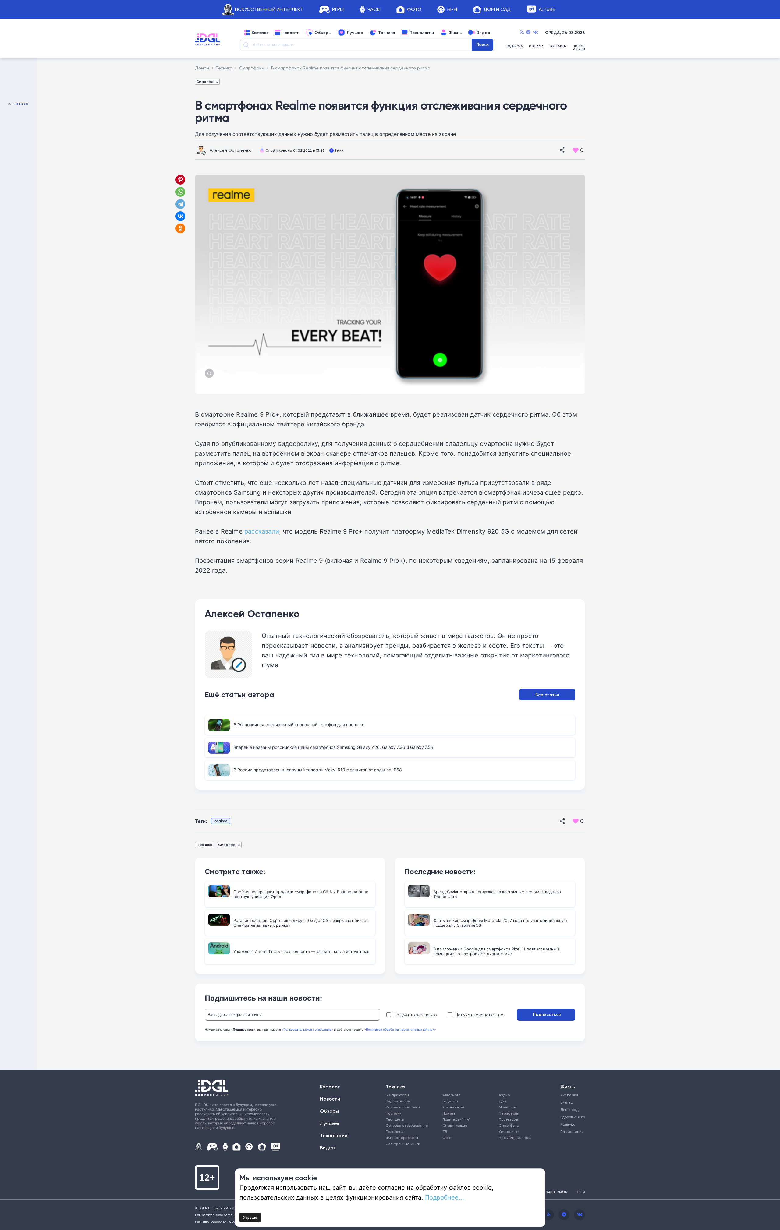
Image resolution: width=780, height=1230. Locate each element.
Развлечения (570, 1131)
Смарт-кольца (454, 1125)
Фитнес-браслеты (402, 1137)
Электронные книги (403, 1143)
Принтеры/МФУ (456, 1119)
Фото (414, 9)
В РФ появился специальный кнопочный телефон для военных (298, 725)
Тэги (581, 1192)
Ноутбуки (394, 1113)
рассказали (261, 531)
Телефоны (395, 1131)
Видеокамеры (398, 1101)
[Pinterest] (180, 180)
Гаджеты (450, 1101)
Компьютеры (453, 1107)
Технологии (422, 32)
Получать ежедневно (415, 1014)
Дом (502, 1101)
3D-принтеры (397, 1095)
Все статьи (547, 694)
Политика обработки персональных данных (228, 1221)
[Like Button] (575, 150)
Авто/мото (451, 1095)
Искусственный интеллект (269, 9)
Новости (291, 32)
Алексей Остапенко (231, 150)
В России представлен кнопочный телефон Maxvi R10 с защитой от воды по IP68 (317, 770)
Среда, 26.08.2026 (565, 32)
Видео (483, 32)
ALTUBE (547, 9)
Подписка (514, 46)
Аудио (504, 1095)
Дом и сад (569, 1109)
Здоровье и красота (570, 1117)
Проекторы (508, 1119)
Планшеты (395, 1119)
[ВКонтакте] (180, 216)
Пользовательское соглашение (219, 1215)
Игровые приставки (403, 1107)
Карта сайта (556, 1192)
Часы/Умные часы (515, 1137)
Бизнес (566, 1102)
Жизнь (455, 32)
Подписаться (547, 1014)
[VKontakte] (535, 32)
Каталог (260, 32)
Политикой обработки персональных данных (400, 1029)
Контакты (558, 46)
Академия (569, 1095)
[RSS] (522, 32)
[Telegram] (528, 32)
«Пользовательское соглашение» (307, 1029)
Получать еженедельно (479, 1014)
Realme (221, 821)
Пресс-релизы (579, 48)
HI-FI (452, 9)
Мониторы (507, 1107)
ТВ (444, 1131)
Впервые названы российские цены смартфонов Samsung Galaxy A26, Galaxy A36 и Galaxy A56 (333, 747)
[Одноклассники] (181, 228)
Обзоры (323, 32)
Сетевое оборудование (407, 1125)
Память (448, 1113)
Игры (338, 9)
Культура (568, 1124)
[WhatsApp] (180, 192)
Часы (374, 9)
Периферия (509, 1113)
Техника (386, 32)
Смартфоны (207, 81)
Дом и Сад (497, 9)
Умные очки (509, 1131)
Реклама (536, 46)
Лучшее (354, 32)
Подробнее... (444, 1197)
